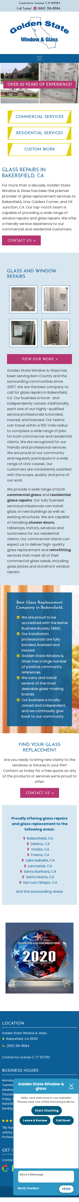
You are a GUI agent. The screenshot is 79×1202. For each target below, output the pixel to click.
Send (66, 1189)
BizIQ (22, 1188)
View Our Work (38, 359)
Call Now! (63, 1120)
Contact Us (20, 241)
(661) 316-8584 (48, 8)
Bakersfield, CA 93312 (21, 1039)
